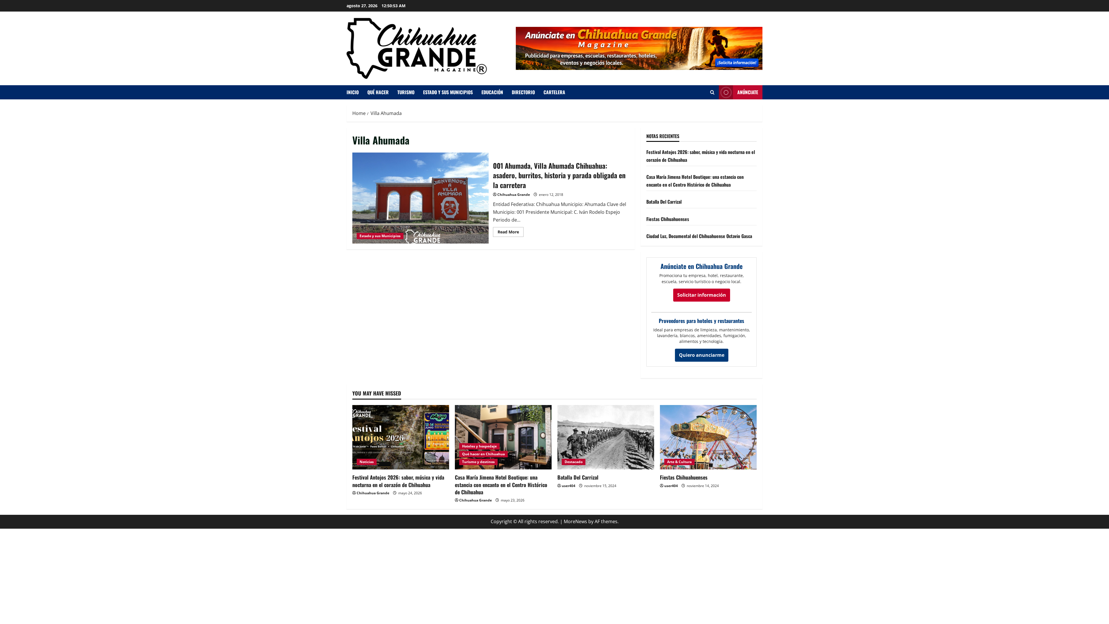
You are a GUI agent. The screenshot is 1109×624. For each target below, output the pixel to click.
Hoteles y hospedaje (479, 446)
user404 (568, 485)
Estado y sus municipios (448, 92)
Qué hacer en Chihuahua (483, 454)
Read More (511, 231)
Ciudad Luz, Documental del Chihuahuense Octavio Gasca (699, 236)
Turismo (405, 92)
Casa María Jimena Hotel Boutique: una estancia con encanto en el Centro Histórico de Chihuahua (501, 484)
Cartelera (554, 92)
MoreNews (575, 521)
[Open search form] (712, 92)
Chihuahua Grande (513, 194)
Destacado (574, 461)
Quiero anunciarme (701, 355)
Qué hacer (378, 92)
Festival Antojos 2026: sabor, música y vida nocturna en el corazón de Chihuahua (398, 480)
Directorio (523, 92)
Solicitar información (701, 295)
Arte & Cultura (679, 461)
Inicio (353, 92)
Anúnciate (747, 92)
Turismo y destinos (478, 461)
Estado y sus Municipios (380, 235)
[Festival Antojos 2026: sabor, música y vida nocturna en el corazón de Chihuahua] (400, 437)
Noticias (367, 461)
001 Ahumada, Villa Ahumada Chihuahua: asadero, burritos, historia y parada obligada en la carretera (420, 198)
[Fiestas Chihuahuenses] (708, 437)
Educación (492, 92)
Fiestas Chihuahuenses (667, 219)
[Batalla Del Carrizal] (605, 437)
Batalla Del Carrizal (664, 201)
